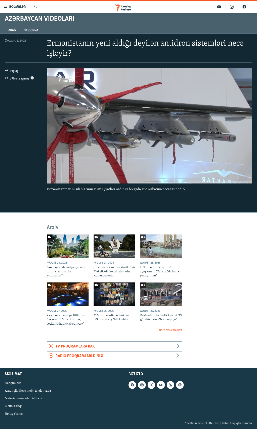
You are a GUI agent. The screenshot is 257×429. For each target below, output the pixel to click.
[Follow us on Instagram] (142, 385)
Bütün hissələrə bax (170, 330)
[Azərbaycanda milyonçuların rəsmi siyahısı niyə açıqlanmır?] (68, 246)
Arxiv (12, 30)
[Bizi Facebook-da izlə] (244, 7)
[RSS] (170, 385)
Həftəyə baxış (14, 414)
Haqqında (31, 30)
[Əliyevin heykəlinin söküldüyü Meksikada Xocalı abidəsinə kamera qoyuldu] (114, 246)
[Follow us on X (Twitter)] (151, 385)
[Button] (11, 72)
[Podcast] (180, 385)
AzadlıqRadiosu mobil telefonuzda (28, 391)
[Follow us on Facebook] (132, 385)
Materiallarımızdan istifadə (23, 398)
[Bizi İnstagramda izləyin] (231, 7)
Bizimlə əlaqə (13, 406)
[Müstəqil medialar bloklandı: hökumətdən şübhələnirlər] (114, 294)
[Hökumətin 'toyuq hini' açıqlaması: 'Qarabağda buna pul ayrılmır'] (161, 246)
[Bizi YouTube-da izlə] (219, 7)
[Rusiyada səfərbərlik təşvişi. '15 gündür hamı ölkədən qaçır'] (161, 294)
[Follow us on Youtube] (161, 385)
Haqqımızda (13, 383)
